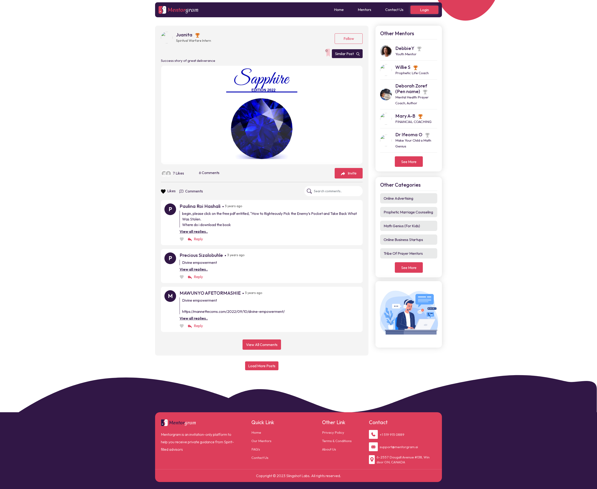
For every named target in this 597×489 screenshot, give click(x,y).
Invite (352, 173)
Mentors (364, 9)
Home (339, 9)
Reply (198, 239)
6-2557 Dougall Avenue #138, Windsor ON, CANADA (403, 459)
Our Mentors (261, 441)
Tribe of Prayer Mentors (403, 253)
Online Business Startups (403, 239)
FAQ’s (255, 449)
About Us (329, 449)
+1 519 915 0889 (392, 434)
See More (409, 161)
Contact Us (394, 9)
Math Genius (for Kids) (402, 226)
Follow (349, 38)
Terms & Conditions (337, 441)
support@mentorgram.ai (399, 447)
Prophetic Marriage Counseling (408, 212)
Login (424, 9)
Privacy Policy (333, 432)
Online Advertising (398, 198)
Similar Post (344, 53)
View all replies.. (194, 231)
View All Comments (262, 344)
